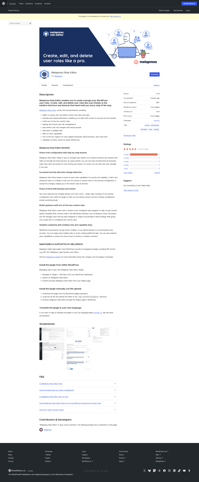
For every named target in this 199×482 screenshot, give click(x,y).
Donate (122, 458)
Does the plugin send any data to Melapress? (56, 390)
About (10, 451)
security (156, 129)
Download (154, 74)
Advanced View (130, 135)
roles (150, 129)
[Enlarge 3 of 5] (88, 330)
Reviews (55, 85)
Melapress (58, 76)
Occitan (30, 471)
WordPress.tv (87, 461)
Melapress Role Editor (47, 110)
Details (44, 85)
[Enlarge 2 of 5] (62, 345)
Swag (122, 461)
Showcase (48, 451)
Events (121, 455)
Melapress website (53, 257)
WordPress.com (162, 451)
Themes (48, 455)
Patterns (48, 461)
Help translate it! (115, 16)
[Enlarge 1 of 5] (62, 330)
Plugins (47, 458)
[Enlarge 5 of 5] (115, 330)
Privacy (10, 461)
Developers (86, 458)
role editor (144, 129)
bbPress (159, 458)
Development (68, 85)
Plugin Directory (13, 10)
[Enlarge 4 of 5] (88, 342)
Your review (128, 173)
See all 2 (157, 120)
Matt (158, 455)
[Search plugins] (30, 23)
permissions (155, 125)
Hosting (11, 458)
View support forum (131, 190)
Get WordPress (189, 3)
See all (157, 173)
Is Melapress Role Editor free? (50, 384)
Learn (84, 451)
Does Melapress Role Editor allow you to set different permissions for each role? (70, 403)
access (147, 125)
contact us (98, 313)
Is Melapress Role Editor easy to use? (53, 397)
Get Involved (123, 451)
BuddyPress (161, 461)
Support (157, 85)
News (10, 455)
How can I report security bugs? (51, 410)
